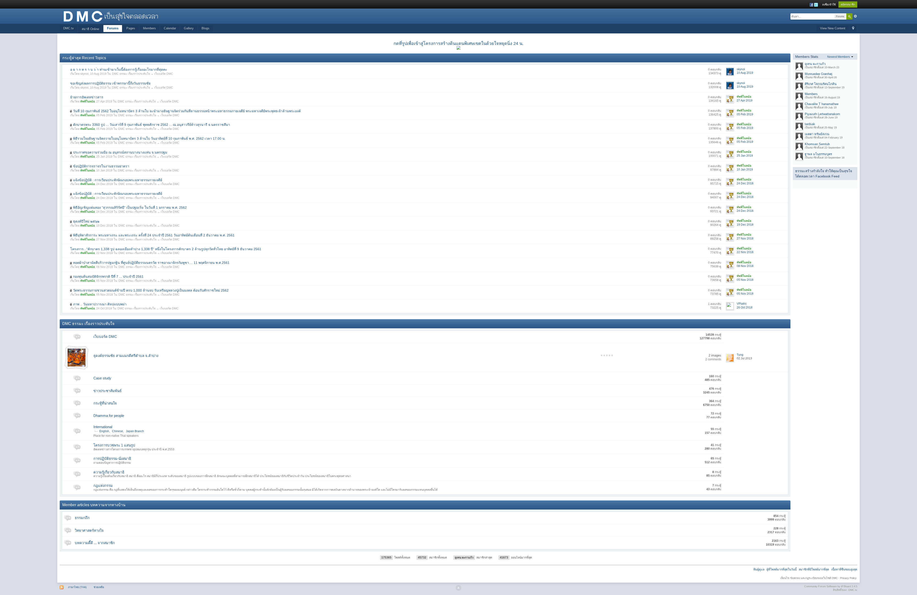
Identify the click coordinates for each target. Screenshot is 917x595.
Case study (102, 378)
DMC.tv (68, 28)
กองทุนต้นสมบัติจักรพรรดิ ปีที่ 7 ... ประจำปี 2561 (108, 276)
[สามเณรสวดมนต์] (76, 357)
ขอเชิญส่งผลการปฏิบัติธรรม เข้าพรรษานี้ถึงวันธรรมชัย (110, 83)
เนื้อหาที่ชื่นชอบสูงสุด (844, 569)
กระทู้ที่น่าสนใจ (105, 403)
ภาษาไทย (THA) (77, 587)
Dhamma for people (108, 416)
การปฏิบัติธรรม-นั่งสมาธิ (112, 459)
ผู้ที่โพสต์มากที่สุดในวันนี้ (782, 569)
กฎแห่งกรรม (103, 485)
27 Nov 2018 (745, 238)
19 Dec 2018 (745, 224)
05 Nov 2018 (745, 280)
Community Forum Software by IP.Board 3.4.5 (830, 586)
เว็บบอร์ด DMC (163, 73)
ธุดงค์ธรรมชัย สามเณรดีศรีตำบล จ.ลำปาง (125, 356)
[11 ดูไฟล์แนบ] (71, 304)
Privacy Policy (848, 578)
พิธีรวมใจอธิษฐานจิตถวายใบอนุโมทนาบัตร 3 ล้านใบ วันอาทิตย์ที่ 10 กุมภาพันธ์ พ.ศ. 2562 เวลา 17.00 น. (149, 138)
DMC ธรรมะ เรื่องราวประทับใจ (131, 73)
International (102, 427)
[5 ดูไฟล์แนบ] (71, 207)
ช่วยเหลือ (99, 587)
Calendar (170, 28)
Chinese (117, 431)
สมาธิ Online (90, 29)
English (104, 431)
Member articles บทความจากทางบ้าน (93, 505)
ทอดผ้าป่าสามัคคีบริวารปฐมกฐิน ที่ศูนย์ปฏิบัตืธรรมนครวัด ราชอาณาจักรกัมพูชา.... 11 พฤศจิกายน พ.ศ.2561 (151, 263)
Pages (130, 28)
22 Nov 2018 (745, 252)
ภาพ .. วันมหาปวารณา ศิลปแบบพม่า (100, 304)
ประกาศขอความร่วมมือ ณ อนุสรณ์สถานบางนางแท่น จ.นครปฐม (120, 152)
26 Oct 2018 (744, 307)
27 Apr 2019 (744, 100)
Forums (112, 28)
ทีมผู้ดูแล (758, 569)
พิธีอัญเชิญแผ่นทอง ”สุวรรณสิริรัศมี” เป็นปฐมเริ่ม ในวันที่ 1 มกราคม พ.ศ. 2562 (130, 207)
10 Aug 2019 (745, 72)
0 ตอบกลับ (714, 69)
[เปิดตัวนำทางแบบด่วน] (853, 28)
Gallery (189, 28)
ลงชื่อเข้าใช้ (829, 4)
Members (149, 28)
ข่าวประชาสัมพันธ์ (107, 391)
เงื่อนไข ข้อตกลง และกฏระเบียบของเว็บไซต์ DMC (809, 578)
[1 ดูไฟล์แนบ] (71, 111)
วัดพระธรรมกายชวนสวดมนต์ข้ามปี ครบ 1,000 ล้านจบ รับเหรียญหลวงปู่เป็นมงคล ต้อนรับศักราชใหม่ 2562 (151, 290)
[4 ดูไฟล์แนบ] (71, 138)
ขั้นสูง (855, 16)
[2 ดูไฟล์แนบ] (71, 235)
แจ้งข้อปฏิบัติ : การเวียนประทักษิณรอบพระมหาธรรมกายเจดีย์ (117, 180)
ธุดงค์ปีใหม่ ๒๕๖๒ (86, 221)
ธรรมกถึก (82, 518)
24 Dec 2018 (745, 183)
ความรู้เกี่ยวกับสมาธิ (108, 472)
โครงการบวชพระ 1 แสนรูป (114, 445)
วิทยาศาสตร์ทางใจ (89, 530)
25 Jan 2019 (745, 155)
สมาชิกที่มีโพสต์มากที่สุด (814, 569)
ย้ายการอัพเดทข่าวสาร (86, 97)
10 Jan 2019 (745, 169)
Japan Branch (135, 431)
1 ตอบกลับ (714, 304)
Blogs (205, 28)
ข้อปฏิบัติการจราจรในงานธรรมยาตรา (101, 166)
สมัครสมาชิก (848, 4)
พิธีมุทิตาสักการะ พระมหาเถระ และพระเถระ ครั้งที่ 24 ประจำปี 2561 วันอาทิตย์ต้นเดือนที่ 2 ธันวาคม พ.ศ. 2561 (154, 235)
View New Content (832, 28)
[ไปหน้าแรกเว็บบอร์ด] (110, 16)
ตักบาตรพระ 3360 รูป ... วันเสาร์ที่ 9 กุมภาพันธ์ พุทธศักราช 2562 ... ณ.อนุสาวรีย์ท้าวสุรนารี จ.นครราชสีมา (151, 125)
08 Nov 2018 (745, 266)
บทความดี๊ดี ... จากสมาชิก (95, 543)
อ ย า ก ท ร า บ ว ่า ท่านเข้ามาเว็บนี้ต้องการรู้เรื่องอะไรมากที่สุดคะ (118, 69)
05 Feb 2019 (745, 114)
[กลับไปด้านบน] (458, 588)
